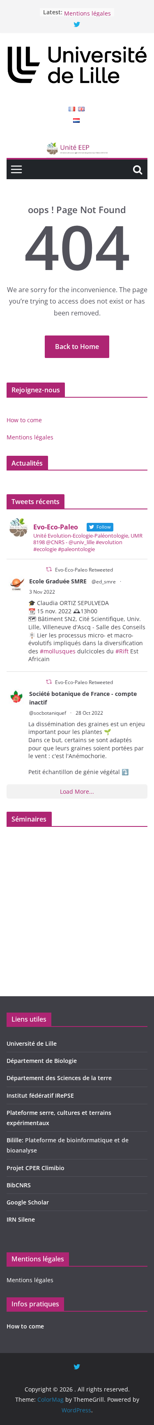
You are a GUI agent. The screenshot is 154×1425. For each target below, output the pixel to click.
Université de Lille (32, 1043)
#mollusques (58, 651)
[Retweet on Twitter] (49, 569)
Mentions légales (30, 437)
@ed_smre (104, 581)
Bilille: (16, 1140)
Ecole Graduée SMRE (58, 581)
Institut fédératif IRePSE (40, 1095)
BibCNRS (19, 1185)
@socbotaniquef (47, 712)
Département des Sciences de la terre (59, 1078)
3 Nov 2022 (42, 591)
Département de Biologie (42, 1061)
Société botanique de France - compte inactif (83, 698)
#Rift (122, 651)
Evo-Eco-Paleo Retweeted (84, 569)
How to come (81, 8)
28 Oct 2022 (89, 712)
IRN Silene (21, 1219)
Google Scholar (28, 1202)
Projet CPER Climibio (35, 1168)
